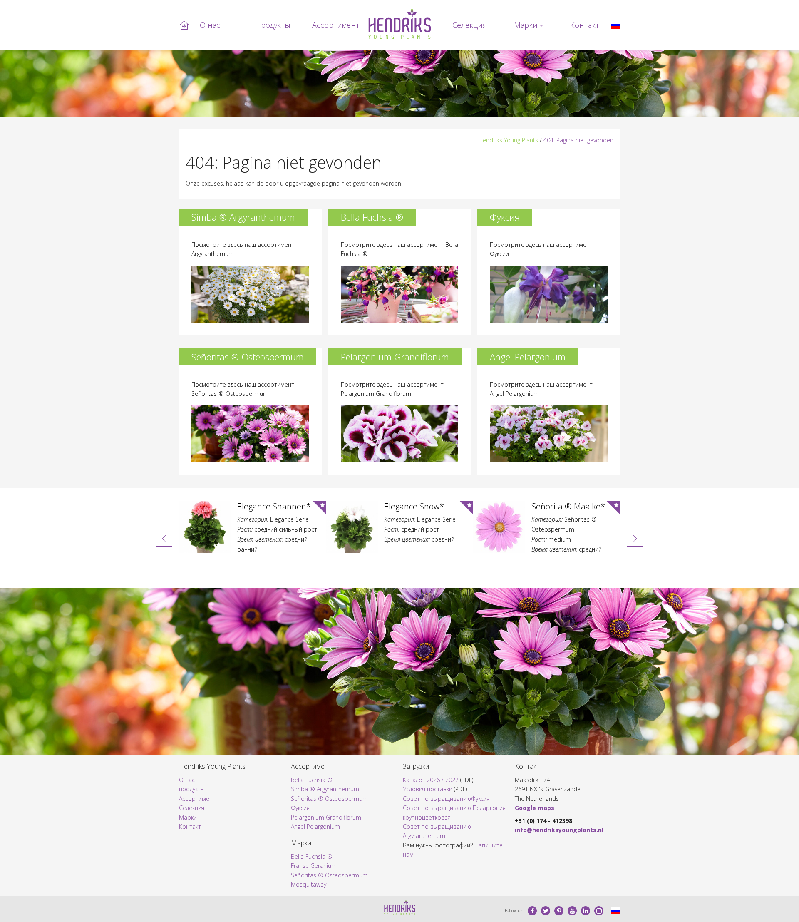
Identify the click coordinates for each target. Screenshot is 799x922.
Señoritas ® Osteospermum (329, 799)
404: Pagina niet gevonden (578, 140)
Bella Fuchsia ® (312, 780)
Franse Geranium (314, 866)
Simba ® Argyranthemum (325, 789)
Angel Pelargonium (315, 826)
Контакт (584, 25)
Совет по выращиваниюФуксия (446, 799)
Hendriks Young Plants (508, 140)
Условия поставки (427, 789)
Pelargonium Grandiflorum (326, 817)
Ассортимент (336, 25)
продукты (273, 25)
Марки (526, 25)
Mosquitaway (308, 884)
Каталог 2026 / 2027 (431, 780)
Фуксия (300, 808)
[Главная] (399, 23)
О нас (210, 25)
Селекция (469, 25)
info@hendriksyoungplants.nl (559, 830)
